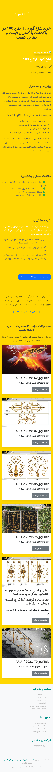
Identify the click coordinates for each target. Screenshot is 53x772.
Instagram (38, 745)
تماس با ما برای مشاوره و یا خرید (35, 277)
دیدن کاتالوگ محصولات (26, 312)
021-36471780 (39, 728)
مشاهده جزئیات (40, 389)
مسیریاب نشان (40, 700)
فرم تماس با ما (40, 723)
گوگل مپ (42, 703)
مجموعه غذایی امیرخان (37, 706)
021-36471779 (39, 726)
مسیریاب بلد (41, 697)
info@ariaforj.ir (39, 731)
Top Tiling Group (39, 708)
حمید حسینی (17, 766)
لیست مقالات (41, 694)
